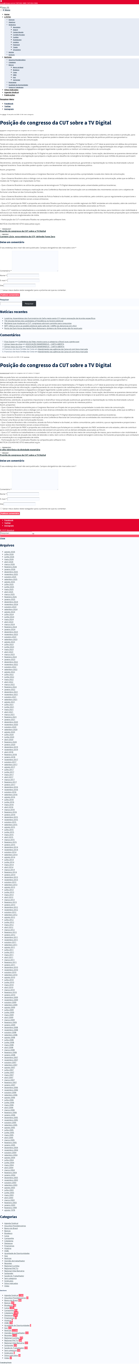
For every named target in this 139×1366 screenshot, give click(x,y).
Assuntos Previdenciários (17, 60)
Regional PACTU (11, 1268)
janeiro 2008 (9, 1055)
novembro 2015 (11, 819)
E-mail (3, 280)
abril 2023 (8, 652)
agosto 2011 (9, 947)
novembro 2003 (11, 1180)
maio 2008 (9, 1045)
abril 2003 (8, 1197)
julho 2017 (9, 769)
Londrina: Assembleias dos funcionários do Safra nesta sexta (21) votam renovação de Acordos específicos (49, 318)
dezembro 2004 (11, 1147)
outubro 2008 (10, 1032)
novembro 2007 (11, 1060)
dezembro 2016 (11, 787)
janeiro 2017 (9, 784)
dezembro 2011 (11, 937)
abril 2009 (8, 1017)
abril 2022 (8, 682)
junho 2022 (9, 677)
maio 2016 (9, 804)
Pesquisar (4, 299)
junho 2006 (9, 1102)
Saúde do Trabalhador (16, 87)
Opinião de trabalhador (14, 1261)
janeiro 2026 (9, 569)
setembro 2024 (10, 609)
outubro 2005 (10, 1122)
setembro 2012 (10, 914)
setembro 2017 (10, 764)
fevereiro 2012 (10, 932)
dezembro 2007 (11, 1057)
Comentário (6, 270)
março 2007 (9, 1080)
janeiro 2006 (9, 1115)
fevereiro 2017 (10, 782)
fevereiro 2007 (10, 1082)
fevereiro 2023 (10, 657)
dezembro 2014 (11, 847)
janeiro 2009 (9, 1025)
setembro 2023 (10, 639)
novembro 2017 (11, 759)
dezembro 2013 (11, 877)
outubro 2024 (10, 607)
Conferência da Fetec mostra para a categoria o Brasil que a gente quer (48, 341)
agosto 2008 (9, 1037)
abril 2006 (8, 1107)
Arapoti (15, 30)
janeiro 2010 (9, 995)
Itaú (14, 77)
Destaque (8, 1243)
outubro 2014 (10, 852)
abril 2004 (8, 1167)
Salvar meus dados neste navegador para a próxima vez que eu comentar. (34, 290)
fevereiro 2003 (10, 1202)
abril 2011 (8, 957)
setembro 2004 (10, 1155)
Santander (16, 80)
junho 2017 (9, 772)
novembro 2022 (11, 664)
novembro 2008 (11, 1030)
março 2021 (9, 714)
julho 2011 (9, 950)
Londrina (16, 42)
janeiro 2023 (9, 659)
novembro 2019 (11, 749)
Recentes (8, 1263)
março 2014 (9, 869)
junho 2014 (9, 862)
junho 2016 (9, 802)
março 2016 (9, 809)
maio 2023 (9, 649)
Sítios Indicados (11, 90)
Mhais (4, 114)
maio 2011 (9, 955)
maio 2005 (9, 1135)
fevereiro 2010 (10, 992)
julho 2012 (9, 919)
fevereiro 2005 (10, 1142)
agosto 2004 (9, 1157)
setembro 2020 (10, 729)
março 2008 (9, 1050)
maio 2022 (9, 679)
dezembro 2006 (11, 1087)
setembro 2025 (10, 579)
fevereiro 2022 (10, 687)
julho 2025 (9, 584)
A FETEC (7, 17)
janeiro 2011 (9, 965)
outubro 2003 (10, 1182)
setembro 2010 (10, 975)
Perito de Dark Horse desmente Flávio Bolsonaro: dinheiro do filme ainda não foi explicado (43, 328)
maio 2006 (9, 1105)
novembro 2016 (11, 789)
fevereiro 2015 (10, 842)
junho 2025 (9, 587)
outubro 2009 (10, 1002)
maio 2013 (9, 894)
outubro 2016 (10, 792)
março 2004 (9, 1170)
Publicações (9, 95)
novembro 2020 (11, 724)
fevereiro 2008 (10, 1052)
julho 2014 (9, 859)
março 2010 (9, 990)
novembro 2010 (11, 970)
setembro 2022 (10, 669)
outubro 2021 (10, 697)
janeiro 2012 (9, 934)
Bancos (11, 65)
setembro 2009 (10, 1005)
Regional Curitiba (11, 1266)
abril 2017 (8, 777)
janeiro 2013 (9, 904)
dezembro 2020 (11, 722)
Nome (3, 275)
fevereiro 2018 (10, 754)
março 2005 (9, 1140)
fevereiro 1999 (10, 1207)
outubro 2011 (10, 942)
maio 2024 (9, 619)
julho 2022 (9, 674)
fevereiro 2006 (10, 1112)
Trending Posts (5, 1363)
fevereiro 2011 (10, 962)
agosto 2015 (9, 827)
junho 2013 (9, 892)
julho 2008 (9, 1040)
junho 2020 (9, 737)
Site (1, 285)
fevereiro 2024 (10, 627)
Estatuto (12, 55)
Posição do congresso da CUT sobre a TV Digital (23, 230)
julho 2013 (9, 889)
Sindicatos (12, 25)
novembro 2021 (11, 694)
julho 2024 (9, 614)
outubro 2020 (10, 727)
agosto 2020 (9, 732)
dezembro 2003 (11, 1177)
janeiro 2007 (9, 1085)
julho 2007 (9, 1070)
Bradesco (16, 70)
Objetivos (12, 22)
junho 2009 (9, 1012)
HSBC (15, 75)
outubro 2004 (10, 1152)
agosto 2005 (9, 1127)
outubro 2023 (10, 637)
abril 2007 (8, 1077)
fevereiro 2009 (10, 1022)
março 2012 (9, 929)
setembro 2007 (10, 1065)
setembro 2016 (10, 794)
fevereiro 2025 (10, 597)
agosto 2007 (9, 1067)
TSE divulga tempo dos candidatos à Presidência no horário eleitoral (33, 321)
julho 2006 (9, 1100)
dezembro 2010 (11, 967)
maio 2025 (9, 589)
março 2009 (9, 1020)
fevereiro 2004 (10, 1172)
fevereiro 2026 (10, 567)
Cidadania (12, 62)
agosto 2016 (9, 797)
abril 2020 (8, 739)
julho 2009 (9, 1010)
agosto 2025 (9, 582)
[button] (1, 1)
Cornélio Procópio (19, 35)
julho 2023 (9, 644)
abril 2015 (8, 837)
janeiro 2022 (9, 689)
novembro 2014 (11, 849)
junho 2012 (9, 922)
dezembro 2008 (11, 1027)
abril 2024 (8, 622)
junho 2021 (9, 707)
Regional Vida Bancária (14, 1271)
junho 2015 (9, 832)
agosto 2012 (9, 917)
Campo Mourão (18, 32)
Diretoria (11, 20)
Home (6, 14)
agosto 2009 (9, 1007)
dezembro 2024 (11, 602)
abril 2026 (8, 562)
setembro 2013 (10, 884)
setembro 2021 (10, 699)
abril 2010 (8, 987)
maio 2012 (9, 924)
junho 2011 (9, 952)
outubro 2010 (10, 972)
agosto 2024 (9, 612)
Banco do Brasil (18, 67)
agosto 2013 (9, 887)
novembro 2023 (11, 634)
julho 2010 (9, 980)
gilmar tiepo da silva (13, 344)
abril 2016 (8, 807)
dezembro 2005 (11, 1117)
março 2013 (9, 899)
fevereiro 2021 (10, 717)
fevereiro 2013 (10, 902)
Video (6, 1286)
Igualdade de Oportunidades (18, 85)
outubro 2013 (10, 882)
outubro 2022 (10, 667)
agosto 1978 (9, 1210)
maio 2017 (9, 774)
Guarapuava (17, 40)
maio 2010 (9, 985)
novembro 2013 (11, 879)
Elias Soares (9, 341)
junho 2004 (9, 1162)
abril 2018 (8, 752)
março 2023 (9, 654)
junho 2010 (9, 982)
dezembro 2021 (11, 692)
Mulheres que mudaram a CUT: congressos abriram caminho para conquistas (38, 323)
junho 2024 (9, 617)
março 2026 (9, 564)
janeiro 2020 (9, 744)
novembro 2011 (11, 939)
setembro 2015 (10, 824)
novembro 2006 (11, 1090)
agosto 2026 (9, 551)
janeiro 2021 (9, 719)
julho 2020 (9, 734)
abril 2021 (8, 712)
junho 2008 (9, 1042)
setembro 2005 (10, 1125)
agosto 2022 (9, 672)
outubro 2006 (10, 1092)
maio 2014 (9, 864)
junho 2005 (9, 1132)
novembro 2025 (11, 574)
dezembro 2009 (11, 997)
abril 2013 (8, 897)
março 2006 (9, 1110)
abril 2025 (8, 592)
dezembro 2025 (11, 572)
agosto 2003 (9, 1187)
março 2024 (9, 624)
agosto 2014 (9, 857)
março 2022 (9, 684)
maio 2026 (9, 559)
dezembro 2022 (11, 662)
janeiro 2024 (9, 629)
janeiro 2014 (9, 874)
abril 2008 (8, 1047)
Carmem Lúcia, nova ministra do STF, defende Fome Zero (27, 235)
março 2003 (9, 1200)
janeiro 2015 (9, 844)
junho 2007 (9, 1072)
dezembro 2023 (11, 632)
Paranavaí (16, 45)
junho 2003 (9, 1192)
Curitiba (15, 37)
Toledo (15, 47)
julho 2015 (9, 829)
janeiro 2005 (9, 1145)
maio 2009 (9, 1015)
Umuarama (17, 50)
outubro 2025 (10, 577)
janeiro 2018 (9, 757)
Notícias (8, 57)
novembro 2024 (11, 604)
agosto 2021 (9, 702)
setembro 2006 (10, 1095)
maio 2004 (9, 1165)
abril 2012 (8, 927)
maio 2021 (9, 709)
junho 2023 (9, 647)
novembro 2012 (11, 909)
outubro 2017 (10, 762)
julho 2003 (9, 1190)
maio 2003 (9, 1195)
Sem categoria (10, 1278)
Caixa (15, 72)
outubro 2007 (10, 1062)
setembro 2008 (10, 1035)
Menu (6, 10)
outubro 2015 (10, 822)
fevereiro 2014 (10, 872)
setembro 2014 (10, 854)
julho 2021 (9, 704)
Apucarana (16, 27)
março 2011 (9, 960)
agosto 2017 (9, 767)
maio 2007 (9, 1075)
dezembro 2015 (11, 817)
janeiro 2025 (9, 599)
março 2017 (9, 779)
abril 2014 (8, 867)
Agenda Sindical (11, 92)
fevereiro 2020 (10, 742)
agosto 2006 (9, 1097)
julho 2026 (9, 554)
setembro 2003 (10, 1185)
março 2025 (9, 594)
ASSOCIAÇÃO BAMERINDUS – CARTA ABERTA (45, 344)
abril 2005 (8, 1137)
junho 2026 (9, 556)
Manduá (10, 530)
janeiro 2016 (9, 814)
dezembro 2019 (11, 747)
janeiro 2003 (9, 1205)
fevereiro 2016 (10, 812)
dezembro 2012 (11, 907)
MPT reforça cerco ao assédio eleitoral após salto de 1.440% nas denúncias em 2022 (40, 326)
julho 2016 (9, 799)
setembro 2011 (10, 944)
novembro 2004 (11, 1150)
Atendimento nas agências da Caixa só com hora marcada (63, 349)
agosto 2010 (9, 977)
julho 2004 (9, 1160)
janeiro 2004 (9, 1175)
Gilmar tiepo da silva (13, 346)
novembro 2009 (11, 1000)
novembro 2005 (11, 1120)
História (11, 52)
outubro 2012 (10, 912)
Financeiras (12, 82)
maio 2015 (9, 834)
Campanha (9, 1238)
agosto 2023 (9, 642)
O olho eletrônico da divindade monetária (20, 448)
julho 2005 (9, 1130)
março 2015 (9, 839)
